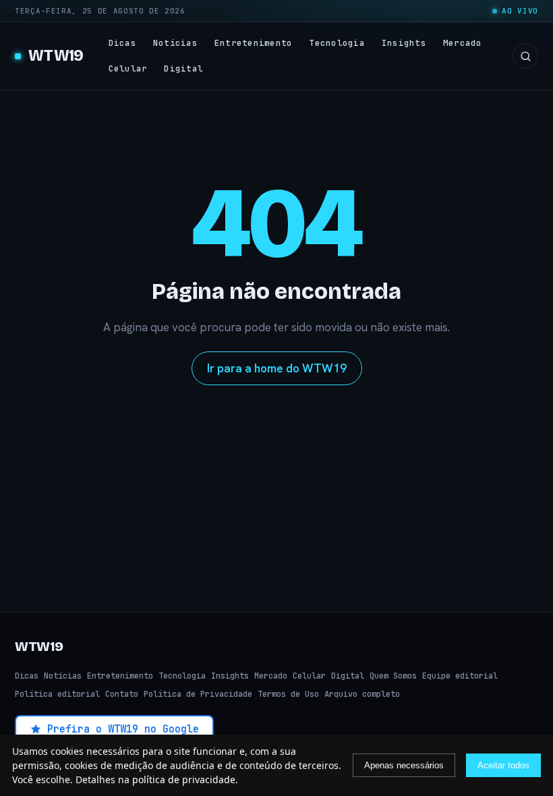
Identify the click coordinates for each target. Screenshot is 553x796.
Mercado (462, 43)
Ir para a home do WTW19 (277, 368)
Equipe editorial (460, 676)
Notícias (175, 43)
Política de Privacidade (198, 694)
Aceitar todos (503, 765)
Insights (404, 43)
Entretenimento (253, 43)
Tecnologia (337, 43)
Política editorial (57, 694)
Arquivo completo (362, 694)
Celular (128, 68)
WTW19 (56, 56)
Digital (183, 68)
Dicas (122, 43)
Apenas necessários (404, 765)
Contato (121, 694)
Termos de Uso (288, 694)
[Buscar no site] (525, 56)
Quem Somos (393, 676)
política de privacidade (183, 779)
